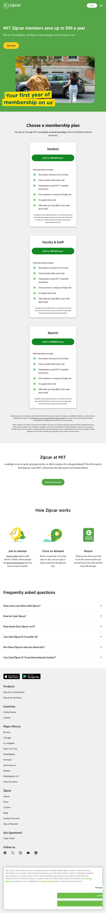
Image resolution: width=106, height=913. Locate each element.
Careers (7, 807)
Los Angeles (9, 743)
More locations (10, 781)
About (6, 796)
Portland (7, 759)
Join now (11, 45)
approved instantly (15, 562)
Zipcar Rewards (10, 823)
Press (6, 801)
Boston (6, 732)
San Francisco (9, 765)
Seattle (6, 770)
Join (92, 5)
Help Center (9, 838)
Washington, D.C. (11, 776)
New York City (10, 748)
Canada (6, 717)
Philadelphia (9, 754)
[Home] (12, 5)
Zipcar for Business (12, 697)
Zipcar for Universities (14, 692)
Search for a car (53, 482)
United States (9, 712)
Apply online (12, 556)
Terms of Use (47, 881)
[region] (53, 888)
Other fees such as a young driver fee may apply (47, 418)
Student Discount (11, 818)
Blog (5, 812)
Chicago (7, 737)
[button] (53, 158)
